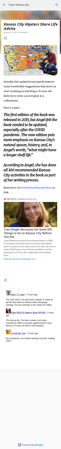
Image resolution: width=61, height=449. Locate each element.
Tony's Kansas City (18, 4)
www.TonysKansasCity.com (38, 187)
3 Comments (23, 32)
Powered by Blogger (32, 445)
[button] (5, 38)
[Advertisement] (30, 405)
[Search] (57, 4)
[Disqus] (30, 326)
